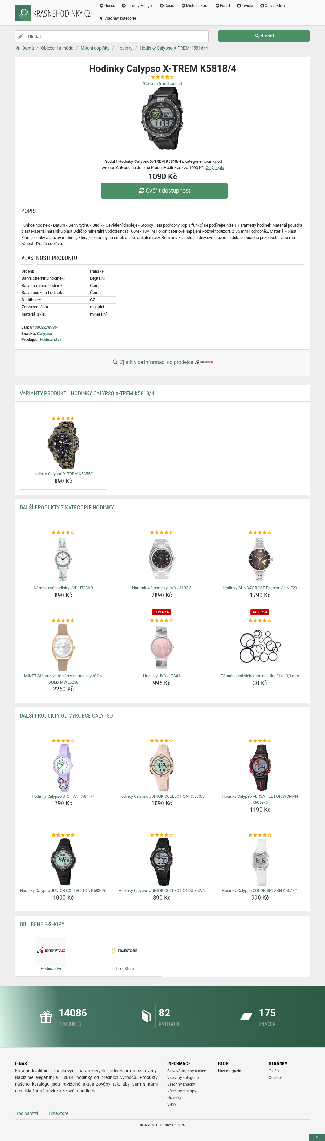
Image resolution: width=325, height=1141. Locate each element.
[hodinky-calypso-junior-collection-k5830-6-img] (63, 862)
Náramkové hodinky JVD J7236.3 (63, 587)
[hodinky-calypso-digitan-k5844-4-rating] (63, 741)
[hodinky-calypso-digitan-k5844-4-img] (63, 768)
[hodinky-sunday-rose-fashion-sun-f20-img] (260, 559)
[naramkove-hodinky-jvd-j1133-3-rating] (161, 533)
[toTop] (317, 1137)
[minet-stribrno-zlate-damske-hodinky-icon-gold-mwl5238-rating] (63, 621)
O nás (274, 1071)
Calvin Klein (275, 5)
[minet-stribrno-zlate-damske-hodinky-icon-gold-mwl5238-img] (63, 647)
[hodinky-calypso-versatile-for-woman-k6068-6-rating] (260, 741)
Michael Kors (197, 5)
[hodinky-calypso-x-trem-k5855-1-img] (63, 445)
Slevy (171, 1104)
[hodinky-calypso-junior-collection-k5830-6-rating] (63, 835)
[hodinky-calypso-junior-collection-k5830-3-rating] (161, 741)
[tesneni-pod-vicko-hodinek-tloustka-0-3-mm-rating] (260, 621)
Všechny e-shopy (181, 1091)
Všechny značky (181, 1084)
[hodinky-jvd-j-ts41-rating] (161, 621)
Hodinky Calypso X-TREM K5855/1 (63, 473)
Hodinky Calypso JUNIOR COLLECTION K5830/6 (63, 890)
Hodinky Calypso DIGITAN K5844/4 (63, 796)
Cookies (275, 1078)
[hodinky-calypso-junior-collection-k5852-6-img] (161, 862)
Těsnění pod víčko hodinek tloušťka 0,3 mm (260, 675)
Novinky (174, 1098)
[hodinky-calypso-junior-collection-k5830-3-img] (161, 768)
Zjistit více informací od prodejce (156, 362)
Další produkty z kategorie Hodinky (67, 507)
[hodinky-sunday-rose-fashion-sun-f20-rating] (260, 533)
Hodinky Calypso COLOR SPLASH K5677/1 (260, 890)
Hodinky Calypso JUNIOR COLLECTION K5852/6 (161, 890)
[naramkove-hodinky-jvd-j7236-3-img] (63, 559)
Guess (109, 5)
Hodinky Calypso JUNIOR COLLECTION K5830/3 (161, 796)
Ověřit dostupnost (168, 190)
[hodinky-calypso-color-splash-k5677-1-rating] (260, 835)
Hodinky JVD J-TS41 (161, 675)
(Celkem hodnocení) (162, 83)
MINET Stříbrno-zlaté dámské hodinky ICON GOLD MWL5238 (63, 679)
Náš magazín (229, 1071)
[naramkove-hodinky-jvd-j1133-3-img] (161, 559)
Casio (169, 5)
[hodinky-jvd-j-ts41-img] (161, 647)
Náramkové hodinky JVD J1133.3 (161, 587)
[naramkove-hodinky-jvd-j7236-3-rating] (63, 533)
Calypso (44, 333)
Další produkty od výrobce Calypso (66, 715)
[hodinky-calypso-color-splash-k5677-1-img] (260, 862)
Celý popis (215, 167)
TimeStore (58, 1113)
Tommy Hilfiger (140, 5)
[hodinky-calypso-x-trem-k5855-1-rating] (63, 418)
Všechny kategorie (120, 18)
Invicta (247, 5)
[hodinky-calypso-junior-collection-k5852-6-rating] (161, 835)
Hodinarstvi (50, 339)
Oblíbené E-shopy (42, 924)
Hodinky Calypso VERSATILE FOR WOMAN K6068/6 (260, 799)
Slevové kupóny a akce (186, 1071)
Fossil (225, 5)
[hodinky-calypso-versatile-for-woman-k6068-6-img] (260, 768)
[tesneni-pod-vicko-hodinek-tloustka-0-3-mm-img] (260, 647)
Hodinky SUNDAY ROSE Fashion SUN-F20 (260, 587)
